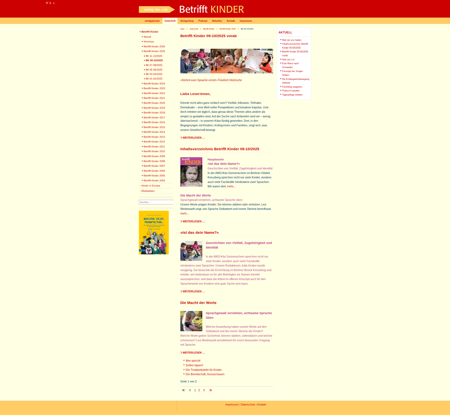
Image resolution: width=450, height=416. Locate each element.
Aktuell (147, 36)
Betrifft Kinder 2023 (154, 88)
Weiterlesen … (193, 137)
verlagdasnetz (152, 21)
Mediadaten (148, 190)
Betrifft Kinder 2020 (154, 102)
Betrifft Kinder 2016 (154, 122)
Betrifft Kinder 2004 (154, 180)
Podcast (202, 21)
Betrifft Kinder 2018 (154, 112)
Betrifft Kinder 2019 (154, 107)
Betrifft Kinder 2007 (154, 165)
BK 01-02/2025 (154, 78)
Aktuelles (217, 21)
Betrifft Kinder (150, 31)
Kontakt (231, 21)
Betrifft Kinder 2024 (154, 83)
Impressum (246, 21)
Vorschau (149, 41)
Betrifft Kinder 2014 (154, 132)
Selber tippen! (194, 365)
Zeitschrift (170, 21)
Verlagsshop (187, 21)
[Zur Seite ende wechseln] (210, 390)
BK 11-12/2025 (154, 56)
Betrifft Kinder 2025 (154, 51)
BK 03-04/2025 (154, 74)
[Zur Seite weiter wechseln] (204, 390)
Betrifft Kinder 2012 (154, 141)
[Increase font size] (47, 2)
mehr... (231, 186)
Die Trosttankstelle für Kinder (204, 369)
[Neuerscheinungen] (154, 253)
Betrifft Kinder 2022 (154, 93)
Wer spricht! (193, 360)
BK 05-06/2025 (154, 69)
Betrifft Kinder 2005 (154, 175)
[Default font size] (50, 2)
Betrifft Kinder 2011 (154, 146)
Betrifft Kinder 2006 (154, 170)
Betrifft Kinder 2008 (154, 161)
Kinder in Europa (151, 185)
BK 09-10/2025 (154, 60)
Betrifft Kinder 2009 (154, 156)
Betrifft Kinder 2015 (154, 127)
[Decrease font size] (53, 2)
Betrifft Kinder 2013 (154, 136)
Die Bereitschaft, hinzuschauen (205, 374)
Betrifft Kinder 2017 (154, 117)
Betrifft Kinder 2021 (154, 98)
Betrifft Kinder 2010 (154, 151)
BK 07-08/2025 (154, 65)
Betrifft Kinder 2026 (154, 46)
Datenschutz (248, 404)
